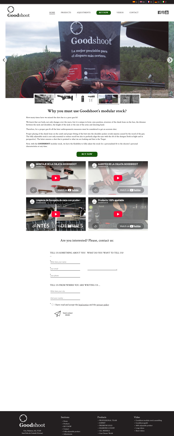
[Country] (87, 298)
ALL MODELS (104, 430)
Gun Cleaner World (106, 433)
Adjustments (84, 12)
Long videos (140, 428)
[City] (87, 291)
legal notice (84, 304)
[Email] (68, 269)
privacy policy (103, 304)
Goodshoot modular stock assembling (149, 420)
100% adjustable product (144, 425)
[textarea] (105, 264)
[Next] (170, 60)
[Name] (68, 262)
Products (66, 12)
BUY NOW (103, 12)
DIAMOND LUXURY (107, 428)
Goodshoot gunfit (142, 423)
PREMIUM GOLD (105, 425)
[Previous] (4, 60)
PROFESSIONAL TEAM (108, 420)
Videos (120, 12)
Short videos (140, 430)
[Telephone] (68, 276)
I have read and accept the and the (82, 304)
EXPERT (102, 423)
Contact (133, 12)
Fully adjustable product (71, 431)
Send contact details (68, 314)
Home (52, 12)
